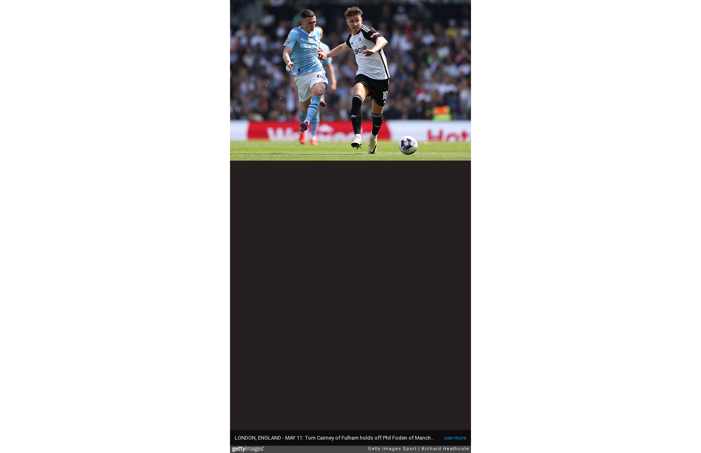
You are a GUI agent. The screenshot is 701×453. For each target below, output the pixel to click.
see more (455, 438)
